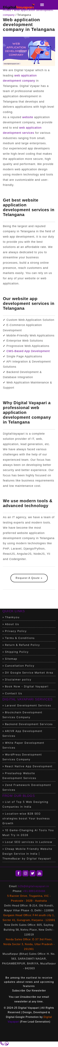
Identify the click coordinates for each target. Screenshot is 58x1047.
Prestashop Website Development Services (19, 776)
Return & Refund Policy (22, 644)
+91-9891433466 (34, 891)
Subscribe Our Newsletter (29, 990)
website (27, 117)
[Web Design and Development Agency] (19, 7)
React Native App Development (29, 766)
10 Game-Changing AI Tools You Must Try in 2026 (28, 833)
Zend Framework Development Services (26, 787)
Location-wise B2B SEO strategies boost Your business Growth (26, 818)
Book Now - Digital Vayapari (26, 686)
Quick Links (13, 611)
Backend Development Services (29, 724)
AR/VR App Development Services (22, 733)
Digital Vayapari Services (27, 699)
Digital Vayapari (28, 1007)
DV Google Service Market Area (29, 672)
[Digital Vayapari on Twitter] (32, 873)
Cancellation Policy (19, 665)
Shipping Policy (17, 651)
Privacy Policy (16, 631)
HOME (7, 10)
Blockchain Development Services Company (22, 715)
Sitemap (11, 658)
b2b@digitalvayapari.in (33, 886)
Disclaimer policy (18, 679)
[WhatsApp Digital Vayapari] (7, 1044)
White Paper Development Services (23, 745)
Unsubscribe (28, 996)
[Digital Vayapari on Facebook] (18, 873)
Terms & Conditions (20, 638)
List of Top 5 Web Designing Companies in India (25, 804)
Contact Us (13, 693)
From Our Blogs (18, 795)
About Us (12, 624)
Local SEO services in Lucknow (28, 842)
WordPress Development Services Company (22, 757)
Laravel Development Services (28, 705)
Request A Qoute (28, 578)
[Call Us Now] (2, 1044)
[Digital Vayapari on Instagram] (25, 873)
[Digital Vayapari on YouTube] (39, 873)
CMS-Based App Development (28, 351)
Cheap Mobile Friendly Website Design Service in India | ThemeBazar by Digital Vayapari (27, 853)
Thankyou (12, 617)
